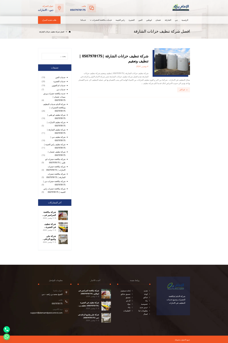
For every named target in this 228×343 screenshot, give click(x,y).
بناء (146, 300)
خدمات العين (60, 77)
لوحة (146, 294)
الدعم (128, 300)
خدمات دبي (61, 89)
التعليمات (126, 310)
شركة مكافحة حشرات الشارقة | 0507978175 (55, 176)
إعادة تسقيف (125, 290)
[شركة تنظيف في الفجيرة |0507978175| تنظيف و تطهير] (63, 227)
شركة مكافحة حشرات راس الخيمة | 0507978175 (54, 190)
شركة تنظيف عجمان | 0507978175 (56, 153)
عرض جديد (144, 307)
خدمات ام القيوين (58, 85)
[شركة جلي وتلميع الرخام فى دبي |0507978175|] (63, 239)
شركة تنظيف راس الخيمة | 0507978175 (54, 146)
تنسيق (128, 297)
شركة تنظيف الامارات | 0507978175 (56, 124)
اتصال (145, 314)
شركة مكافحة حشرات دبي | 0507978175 (54, 183)
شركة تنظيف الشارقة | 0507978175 (56, 131)
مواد (128, 304)
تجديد (146, 290)
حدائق (145, 297)
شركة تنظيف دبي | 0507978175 (57, 139)
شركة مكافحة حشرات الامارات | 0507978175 (55, 168)
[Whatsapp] (6, 337)
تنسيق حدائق (125, 294)
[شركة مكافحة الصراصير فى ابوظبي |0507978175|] (63, 215)
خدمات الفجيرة (59, 81)
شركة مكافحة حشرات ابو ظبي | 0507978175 (55, 161)
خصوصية (144, 304)
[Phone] (6, 329)
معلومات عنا (143, 310)
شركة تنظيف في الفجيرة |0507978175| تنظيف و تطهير (89, 305)
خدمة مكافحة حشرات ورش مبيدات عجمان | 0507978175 (54, 96)
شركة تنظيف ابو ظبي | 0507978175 (56, 117)
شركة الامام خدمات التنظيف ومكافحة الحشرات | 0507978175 (54, 107)
